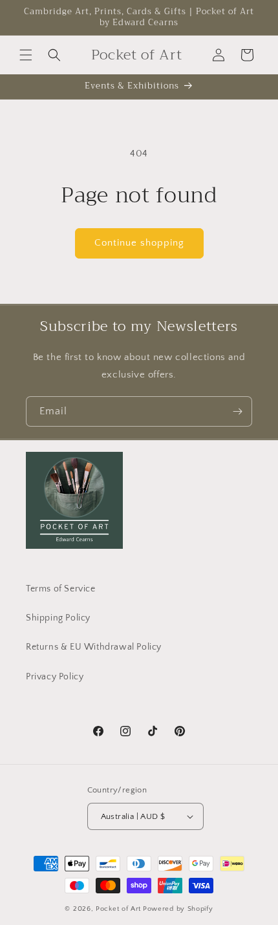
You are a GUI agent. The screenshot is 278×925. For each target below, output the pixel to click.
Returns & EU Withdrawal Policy (94, 647)
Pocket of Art (118, 909)
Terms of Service (61, 589)
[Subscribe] (237, 411)
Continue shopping (139, 242)
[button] (26, 55)
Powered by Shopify (178, 909)
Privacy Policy (54, 677)
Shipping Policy (58, 618)
